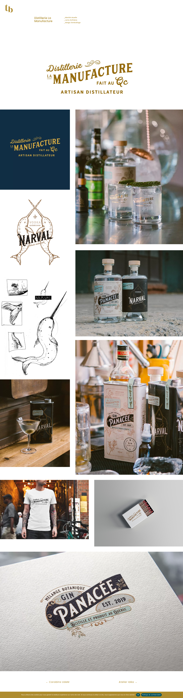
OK (138, 695)
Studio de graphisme (107, 9)
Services (134, 9)
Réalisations (148, 9)
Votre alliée (123, 9)
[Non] (180, 695)
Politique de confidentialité (168, 9)
